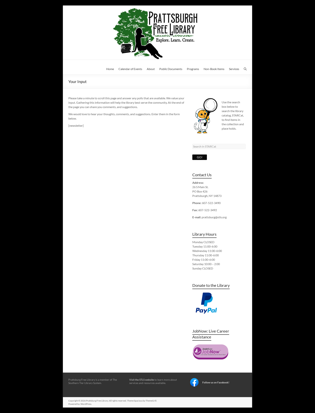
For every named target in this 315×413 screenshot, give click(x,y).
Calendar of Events (130, 69)
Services (234, 69)
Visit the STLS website (141, 379)
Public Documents (170, 69)
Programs (193, 69)
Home (110, 69)
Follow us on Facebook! (215, 382)
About (151, 69)
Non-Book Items (214, 69)
